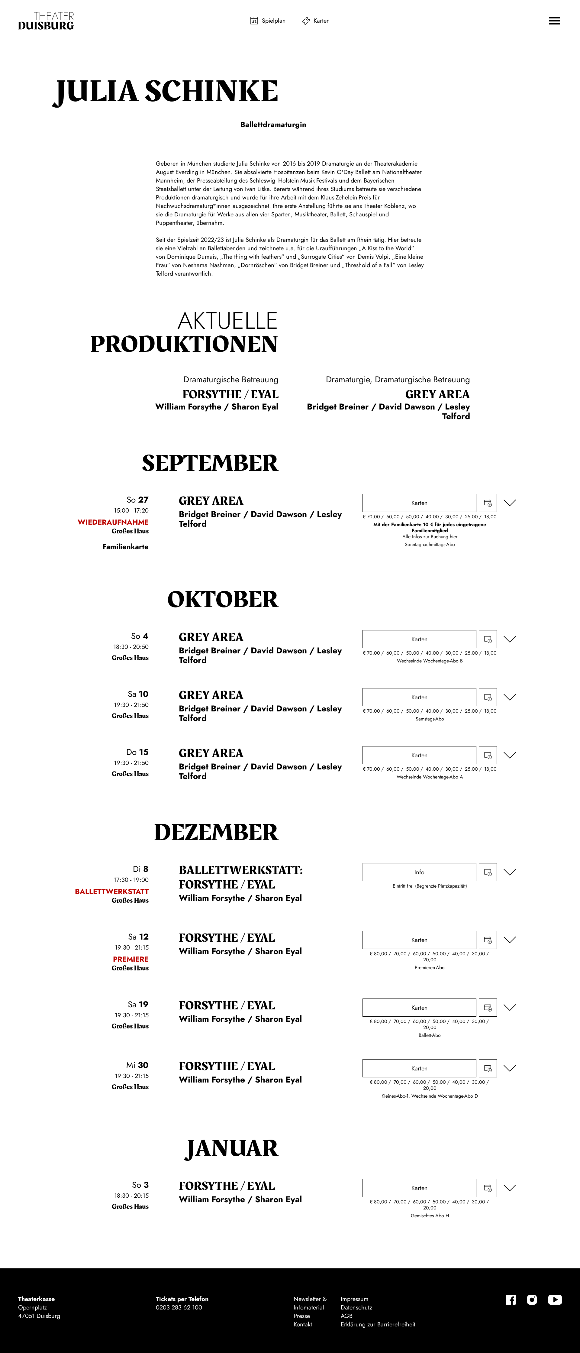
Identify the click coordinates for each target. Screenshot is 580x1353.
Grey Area (437, 395)
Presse (302, 1316)
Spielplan (274, 20)
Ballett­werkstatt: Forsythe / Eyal (241, 877)
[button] (554, 21)
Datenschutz (356, 1307)
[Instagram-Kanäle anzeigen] (532, 1300)
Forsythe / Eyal (230, 395)
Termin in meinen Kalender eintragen (488, 503)
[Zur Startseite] (46, 21)
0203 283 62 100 (179, 1307)
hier (453, 536)
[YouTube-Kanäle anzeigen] (555, 1300)
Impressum (355, 1299)
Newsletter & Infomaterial (310, 1303)
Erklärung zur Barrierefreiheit (378, 1324)
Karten (322, 20)
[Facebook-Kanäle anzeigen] (511, 1300)
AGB (347, 1316)
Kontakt (303, 1324)
